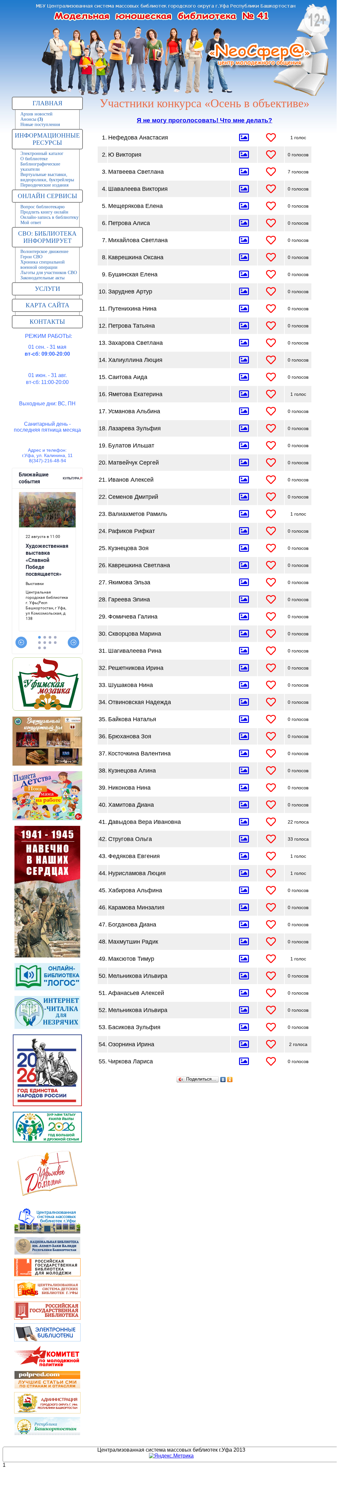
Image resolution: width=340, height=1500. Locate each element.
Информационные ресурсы (47, 139)
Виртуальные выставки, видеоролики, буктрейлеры (47, 177)
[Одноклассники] (230, 1079)
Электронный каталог (41, 153)
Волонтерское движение (44, 251)
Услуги (47, 288)
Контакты (47, 321)
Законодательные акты (42, 277)
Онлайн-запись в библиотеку (49, 217)
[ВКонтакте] (223, 1079)
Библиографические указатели (40, 167)
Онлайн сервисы (47, 195)
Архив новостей (36, 114)
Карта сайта (47, 305)
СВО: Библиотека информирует (47, 237)
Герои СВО (31, 256)
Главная (47, 103)
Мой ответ (30, 222)
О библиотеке (34, 158)
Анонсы (31, 119)
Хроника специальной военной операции (42, 265)
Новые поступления (40, 124)
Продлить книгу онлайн (44, 212)
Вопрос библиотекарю (42, 206)
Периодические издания (44, 185)
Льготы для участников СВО (48, 272)
